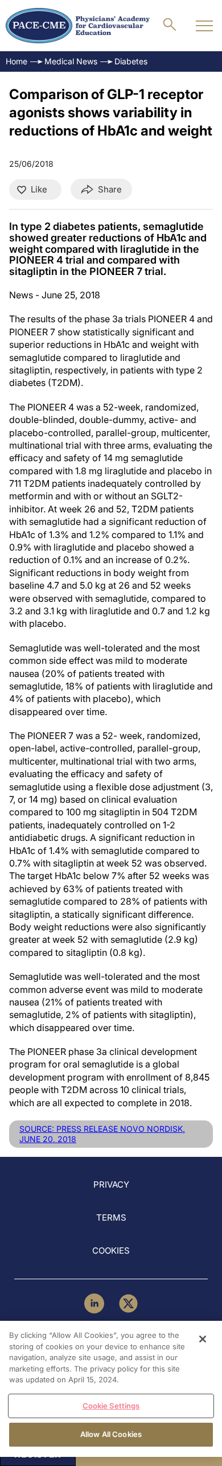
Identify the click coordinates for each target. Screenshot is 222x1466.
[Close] (202, 1339)
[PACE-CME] (78, 25)
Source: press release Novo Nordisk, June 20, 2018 (102, 1134)
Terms (111, 1217)
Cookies (111, 1250)
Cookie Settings (111, 1405)
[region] (111, 1389)
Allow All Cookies (111, 1434)
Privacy (111, 1184)
